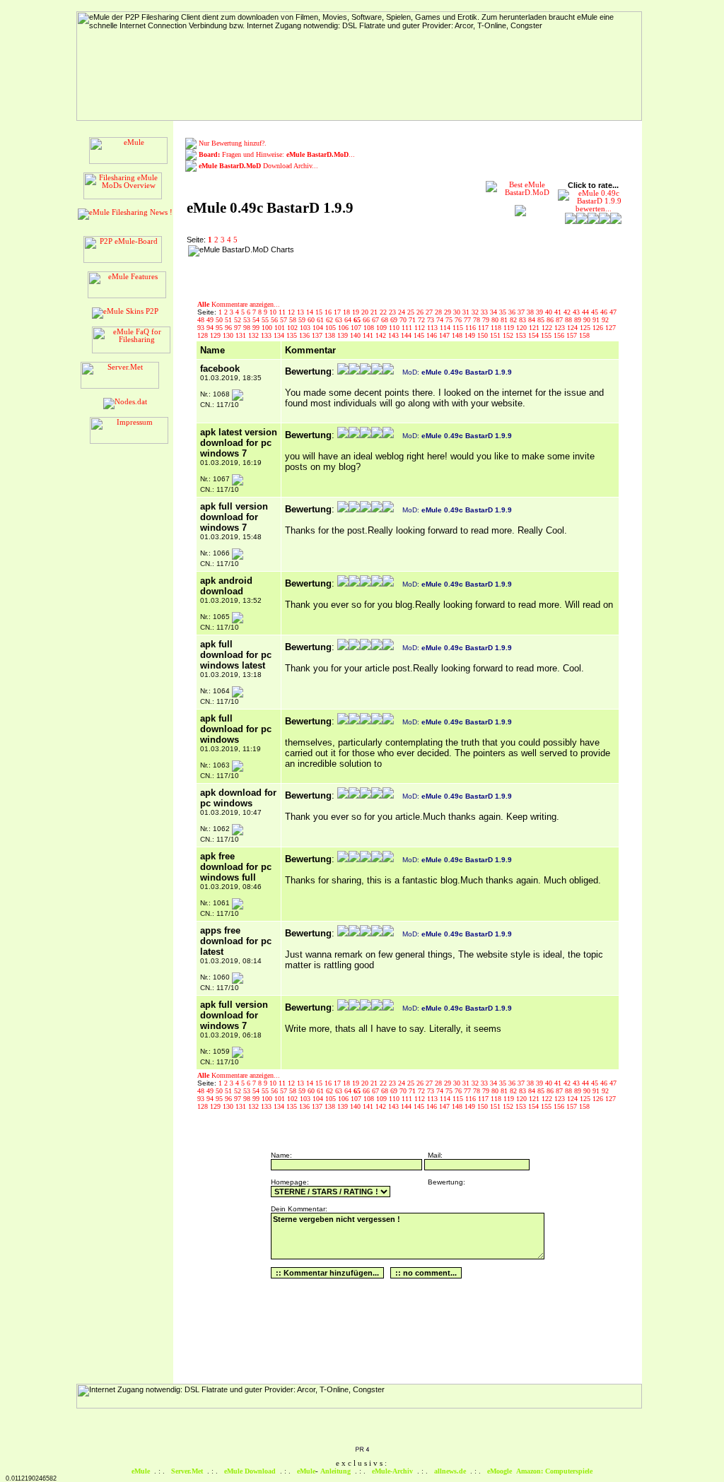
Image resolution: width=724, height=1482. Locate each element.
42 (568, 312)
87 (560, 320)
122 (548, 327)
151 (496, 335)
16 (329, 312)
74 (440, 320)
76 (459, 320)
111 (408, 327)
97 (238, 327)
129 (216, 335)
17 (338, 312)
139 (343, 335)
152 (509, 335)
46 (604, 312)
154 (534, 335)
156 (560, 335)
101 (280, 327)
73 (431, 320)
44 (586, 312)
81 (505, 320)
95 (220, 327)
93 (201, 327)
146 (432, 335)
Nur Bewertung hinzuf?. (233, 143)
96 (229, 327)
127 (610, 327)
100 (268, 327)
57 (284, 320)
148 (458, 335)
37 (522, 312)
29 (448, 312)
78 (477, 320)
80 (496, 320)
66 (367, 320)
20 (365, 312)
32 (476, 312)
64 (349, 320)
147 (445, 335)
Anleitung (335, 1471)
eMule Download (250, 1471)
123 (560, 327)
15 (320, 312)
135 (292, 335)
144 (407, 335)
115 (458, 327)
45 (595, 312)
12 (292, 312)
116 (471, 327)
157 (572, 335)
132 (254, 335)
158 (584, 335)
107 (357, 327)
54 (257, 320)
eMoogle (499, 1471)
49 (211, 320)
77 (468, 320)
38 (531, 312)
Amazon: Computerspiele (554, 1471)
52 (238, 320)
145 (420, 335)
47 (613, 312)
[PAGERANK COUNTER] (362, 1450)
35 (503, 312)
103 (306, 327)
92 (605, 320)
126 (598, 327)
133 (267, 335)
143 (394, 335)
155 (547, 335)
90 (587, 320)
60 (312, 320)
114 (446, 327)
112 (420, 327)
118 (497, 327)
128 (203, 335)
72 (422, 320)
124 (573, 327)
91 (597, 320)
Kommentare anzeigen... (238, 304)
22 (384, 312)
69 (394, 320)
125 (586, 327)
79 (486, 320)
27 (430, 312)
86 (551, 320)
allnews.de (450, 1471)
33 (485, 312)
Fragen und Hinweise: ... (277, 154)
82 (514, 320)
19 (356, 312)
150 (483, 335)
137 (318, 335)
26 (421, 312)
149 (471, 335)
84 (532, 320)
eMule (141, 1471)
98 (247, 327)
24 (402, 312)
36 (513, 312)
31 (467, 312)
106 (344, 327)
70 (404, 320)
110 (395, 327)
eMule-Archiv (392, 1471)
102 (293, 327)
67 (376, 320)
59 (303, 320)
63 (339, 320)
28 (439, 312)
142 (381, 335)
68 (385, 320)
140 (356, 335)
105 (331, 327)
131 (241, 335)
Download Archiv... (258, 166)
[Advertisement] (389, 266)
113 (433, 327)
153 (521, 335)
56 (275, 320)
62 (330, 320)
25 (411, 312)
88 (569, 320)
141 (369, 335)
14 (310, 312)
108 (369, 327)
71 (413, 320)
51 (229, 320)
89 (578, 320)
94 (211, 327)
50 (220, 320)
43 (577, 312)
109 (382, 327)
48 (201, 320)
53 (247, 320)
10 (274, 312)
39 (540, 312)
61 (321, 320)
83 (523, 320)
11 (283, 312)
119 (509, 327)
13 (301, 312)
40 (549, 312)
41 (559, 312)
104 (319, 327)
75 (450, 320)
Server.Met (187, 1471)
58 (293, 320)
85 (542, 320)
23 (393, 312)
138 (331, 335)
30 (457, 312)
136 (305, 335)
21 (375, 312)
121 (535, 327)
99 (257, 327)
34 (494, 312)
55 (266, 320)
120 (522, 327)
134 (280, 335)
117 (484, 327)
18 (347, 312)
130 (229, 335)
